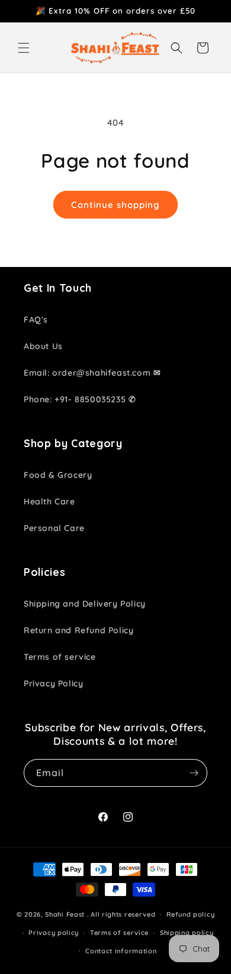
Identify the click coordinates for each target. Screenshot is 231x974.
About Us (43, 346)
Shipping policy (187, 933)
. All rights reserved (121, 914)
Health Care (49, 501)
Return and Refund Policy (78, 630)
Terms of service (60, 656)
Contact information (120, 951)
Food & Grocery (58, 475)
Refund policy (190, 914)
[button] (24, 48)
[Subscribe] (194, 773)
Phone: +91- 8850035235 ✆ (80, 399)
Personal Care (54, 528)
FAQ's (36, 319)
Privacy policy (53, 933)
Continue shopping (115, 204)
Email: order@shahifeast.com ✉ (92, 372)
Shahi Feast (65, 914)
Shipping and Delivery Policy (85, 603)
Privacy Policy (53, 683)
